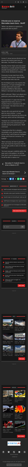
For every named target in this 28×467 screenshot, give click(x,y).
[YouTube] (23, 2)
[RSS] (26, 2)
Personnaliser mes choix (14, 465)
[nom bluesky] (18, 2)
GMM (7, 52)
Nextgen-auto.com (11, 461)
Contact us (14, 456)
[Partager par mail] (23, 179)
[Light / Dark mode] (2, 2)
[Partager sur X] (8, 179)
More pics (21, 358)
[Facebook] (16, 2)
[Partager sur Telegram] (21, 179)
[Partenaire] (14, 443)
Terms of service (14, 454)
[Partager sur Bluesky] (10, 179)
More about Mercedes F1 (19, 210)
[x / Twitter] (21, 2)
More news (21, 285)
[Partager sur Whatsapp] (18, 179)
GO (22, 226)
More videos (21, 436)
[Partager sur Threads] (16, 179)
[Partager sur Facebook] (13, 179)
